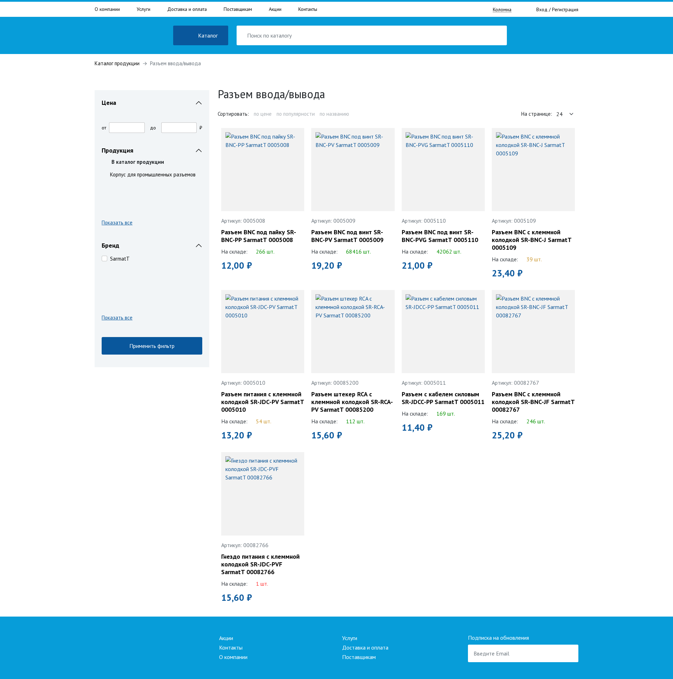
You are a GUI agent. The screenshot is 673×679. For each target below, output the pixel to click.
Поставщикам (238, 9)
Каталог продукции (117, 63)
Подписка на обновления (498, 637)
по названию (334, 113)
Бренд (110, 245)
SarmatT (120, 258)
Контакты (307, 9)
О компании (107, 9)
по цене (263, 113)
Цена (109, 103)
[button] (152, 224)
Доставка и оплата (187, 9)
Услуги (143, 9)
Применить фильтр (152, 345)
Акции (275, 9)
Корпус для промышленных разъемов (153, 174)
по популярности (296, 113)
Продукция (117, 150)
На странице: (536, 113)
